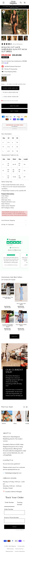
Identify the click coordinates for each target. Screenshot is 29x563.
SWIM (4, 423)
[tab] (9, 503)
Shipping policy (9, 551)
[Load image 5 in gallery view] (26, 38)
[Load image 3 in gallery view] (15, 38)
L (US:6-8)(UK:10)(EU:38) (10, 96)
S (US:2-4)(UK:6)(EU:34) (10, 88)
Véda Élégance (12, 546)
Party (15, 423)
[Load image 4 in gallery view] (20, 38)
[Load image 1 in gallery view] (3, 38)
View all (14, 336)
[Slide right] (27, 407)
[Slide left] (24, 407)
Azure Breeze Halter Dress (21, 325)
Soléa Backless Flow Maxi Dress (7, 298)
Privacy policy (21, 546)
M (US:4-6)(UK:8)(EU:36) (10, 92)
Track (14, 526)
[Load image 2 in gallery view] (9, 38)
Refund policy (10, 548)
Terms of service (19, 548)
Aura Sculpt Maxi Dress (21, 304)
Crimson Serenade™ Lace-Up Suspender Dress (7, 325)
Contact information (20, 551)
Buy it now (14, 111)
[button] (4, 3)
